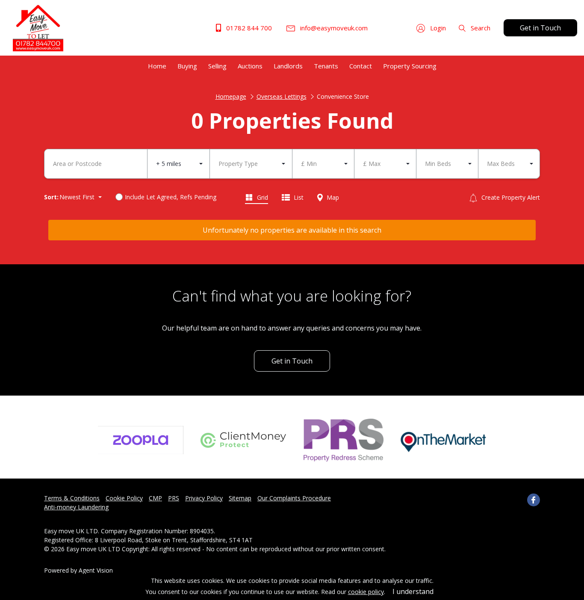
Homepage (230, 96)
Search (479, 28)
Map (332, 197)
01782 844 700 (248, 28)
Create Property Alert (510, 197)
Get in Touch (540, 28)
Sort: (51, 197)
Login (437, 28)
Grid (261, 197)
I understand (413, 591)
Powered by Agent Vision (78, 570)
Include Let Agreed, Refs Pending (170, 197)
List (298, 197)
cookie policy (366, 592)
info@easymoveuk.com (333, 28)
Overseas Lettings (282, 96)
